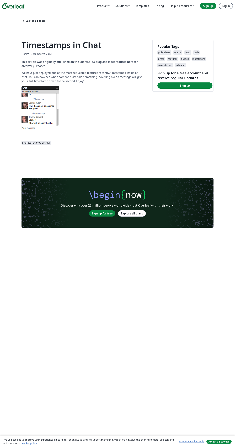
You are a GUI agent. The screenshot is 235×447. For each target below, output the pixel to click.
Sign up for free (102, 213)
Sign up (185, 85)
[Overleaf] (13, 6)
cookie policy (29, 443)
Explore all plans (132, 213)
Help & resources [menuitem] (181, 6)
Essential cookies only (191, 441)
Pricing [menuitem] (159, 6)
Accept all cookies (219, 441)
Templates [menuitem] (142, 6)
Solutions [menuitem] (121, 6)
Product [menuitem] (102, 6)
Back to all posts (33, 20)
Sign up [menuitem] (208, 6)
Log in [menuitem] (226, 6)
